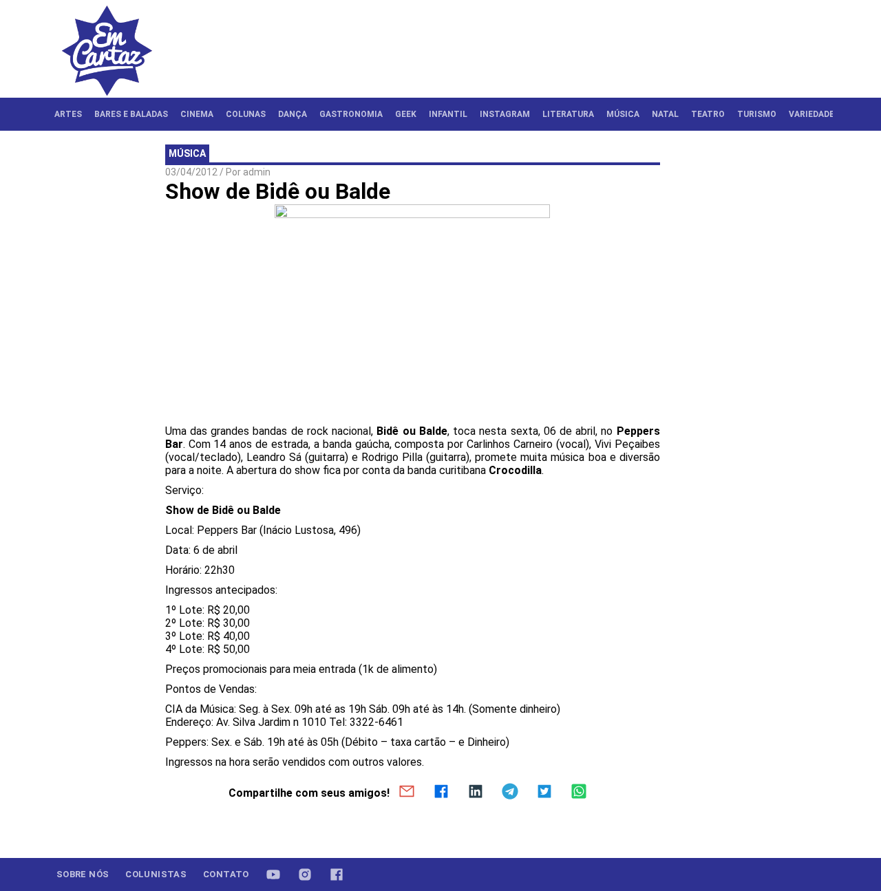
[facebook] (441, 792)
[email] (407, 792)
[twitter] (544, 792)
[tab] (68, 114)
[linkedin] (475, 792)
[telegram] (510, 792)
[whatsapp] (579, 792)
